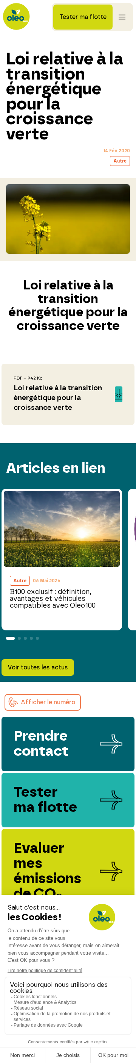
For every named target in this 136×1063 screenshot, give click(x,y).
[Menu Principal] (122, 17)
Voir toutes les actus (38, 667)
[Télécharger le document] (68, 394)
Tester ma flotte (83, 17)
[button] (43, 702)
